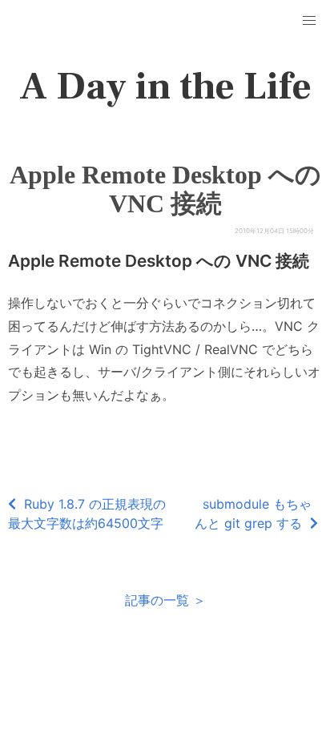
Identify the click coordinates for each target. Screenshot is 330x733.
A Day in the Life (165, 86)
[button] (309, 21)
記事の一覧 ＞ (165, 600)
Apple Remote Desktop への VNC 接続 (165, 189)
